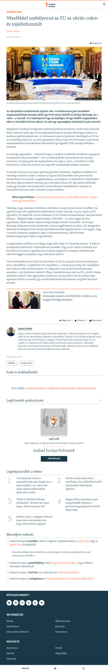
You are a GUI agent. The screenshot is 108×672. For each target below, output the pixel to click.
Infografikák (61, 653)
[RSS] (28, 602)
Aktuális (10, 653)
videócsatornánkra (68, 572)
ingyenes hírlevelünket (64, 563)
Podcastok (11, 659)
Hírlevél (25, 668)
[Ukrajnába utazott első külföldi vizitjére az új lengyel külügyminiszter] (24, 300)
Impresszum (61, 632)
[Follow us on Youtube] (9, 602)
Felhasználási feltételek (17, 632)
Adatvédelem (12, 626)
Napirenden (12, 648)
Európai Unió (14, 12)
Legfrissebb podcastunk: (25, 401)
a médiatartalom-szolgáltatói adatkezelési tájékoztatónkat (60, 388)
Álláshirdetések (62, 621)
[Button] (96, 43)
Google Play (83, 541)
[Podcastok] (55, 668)
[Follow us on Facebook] (15, 602)
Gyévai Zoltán (13, 31)
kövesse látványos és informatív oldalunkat (69, 579)
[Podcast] (35, 602)
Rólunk (9, 621)
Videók (58, 648)
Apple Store (16, 545)
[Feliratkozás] (41, 602)
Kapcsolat (60, 626)
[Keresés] (83, 668)
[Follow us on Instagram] (22, 602)
